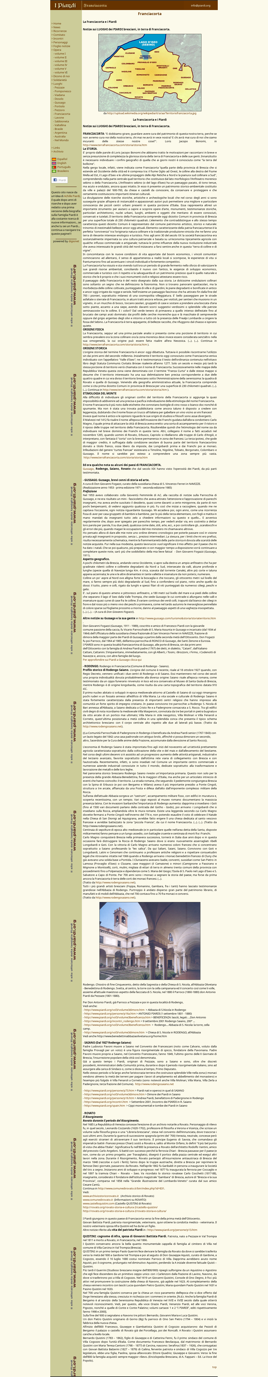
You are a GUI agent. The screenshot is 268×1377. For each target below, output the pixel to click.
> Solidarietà (59, 80)
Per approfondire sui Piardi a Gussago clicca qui (112, 660)
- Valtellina (59, 125)
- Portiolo (59, 106)
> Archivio (57, 151)
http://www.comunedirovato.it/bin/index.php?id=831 (131, 1188)
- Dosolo (58, 99)
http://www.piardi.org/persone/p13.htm (172, 1230)
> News (55, 27)
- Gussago (59, 102)
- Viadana (59, 95)
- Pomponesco (62, 91)
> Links (55, 148)
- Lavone (58, 117)
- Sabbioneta (61, 121)
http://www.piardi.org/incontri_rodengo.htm (112, 1021)
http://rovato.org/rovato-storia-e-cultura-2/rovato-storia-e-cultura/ (124, 1211)
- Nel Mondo (60, 140)
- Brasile (58, 129)
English (61, 163)
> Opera (56, 50)
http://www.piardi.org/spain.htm (104, 1105)
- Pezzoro (59, 110)
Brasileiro (63, 171)
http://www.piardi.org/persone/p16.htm (109, 1098)
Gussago (88, 469)
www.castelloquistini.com (98, 1203)
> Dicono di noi (60, 76)
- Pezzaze (58, 87)
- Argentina (60, 132)
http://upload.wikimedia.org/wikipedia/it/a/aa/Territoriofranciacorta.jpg (151, 113)
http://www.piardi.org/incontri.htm (106, 1102)
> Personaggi (59, 42)
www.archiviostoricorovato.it (101, 1196)
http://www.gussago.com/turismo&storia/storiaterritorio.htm (177, 618)
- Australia (58, 136)
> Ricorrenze (59, 31)
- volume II (59, 57)
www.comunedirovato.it (98, 1200)
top (214, 1367)
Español (62, 159)
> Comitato (58, 35)
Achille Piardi (72, 196)
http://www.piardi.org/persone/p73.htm (109, 1090)
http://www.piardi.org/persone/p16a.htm (110, 1013)
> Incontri (57, 38)
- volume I (59, 53)
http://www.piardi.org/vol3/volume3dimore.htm (114, 1010)
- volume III (60, 61)
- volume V (59, 68)
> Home (56, 23)
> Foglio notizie (60, 46)
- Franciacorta (61, 114)
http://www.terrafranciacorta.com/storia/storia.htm (115, 145)
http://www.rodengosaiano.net (102, 726)
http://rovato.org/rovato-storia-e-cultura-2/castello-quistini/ (120, 1207)
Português (64, 167)
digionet (74, 241)
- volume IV (60, 65)
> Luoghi (56, 84)
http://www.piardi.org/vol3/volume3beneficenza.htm (117, 1017)
